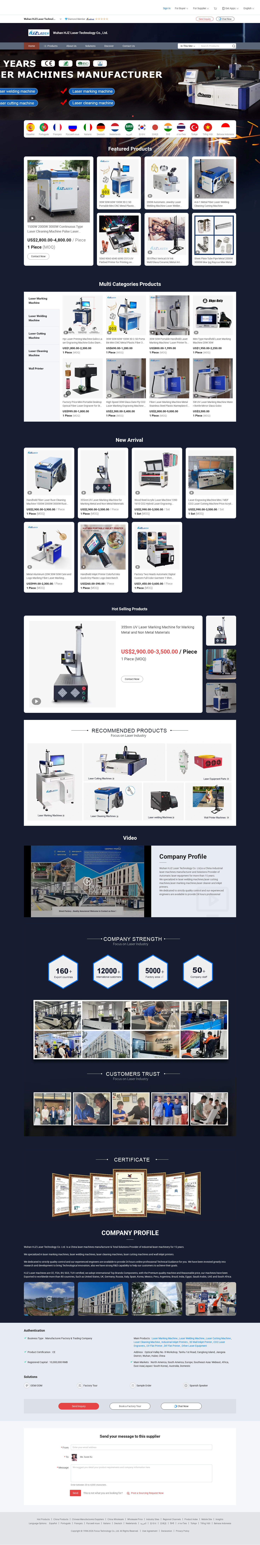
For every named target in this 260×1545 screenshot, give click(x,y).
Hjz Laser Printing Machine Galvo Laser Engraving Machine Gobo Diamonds (82, 342)
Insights (219, 1519)
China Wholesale (116, 1519)
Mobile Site (206, 1519)
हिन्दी (172, 1523)
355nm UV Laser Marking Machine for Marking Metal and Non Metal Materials (102, 501)
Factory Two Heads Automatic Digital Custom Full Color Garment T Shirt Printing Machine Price (154, 576)
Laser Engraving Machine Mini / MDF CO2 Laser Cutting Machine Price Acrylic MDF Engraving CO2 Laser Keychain (210, 501)
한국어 (153, 1523)
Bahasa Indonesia (222, 1523)
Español (53, 1523)
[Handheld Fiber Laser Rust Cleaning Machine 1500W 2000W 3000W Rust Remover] (49, 472)
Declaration (166, 1530)
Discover (109, 46)
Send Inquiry (205, 19)
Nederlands (131, 1523)
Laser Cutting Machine (218, 1338)
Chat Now (227, 19)
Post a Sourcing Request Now (145, 1493)
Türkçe (193, 1523)
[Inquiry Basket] (216, 8)
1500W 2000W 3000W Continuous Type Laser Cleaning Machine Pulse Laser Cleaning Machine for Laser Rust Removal (56, 229)
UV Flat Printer (154, 1345)
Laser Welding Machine (191, 1338)
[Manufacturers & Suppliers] (26, 7)
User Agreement (149, 1530)
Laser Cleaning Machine (147, 1342)
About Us (71, 46)
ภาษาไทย (182, 1523)
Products (52, 46)
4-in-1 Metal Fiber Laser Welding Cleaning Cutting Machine (211, 203)
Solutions (90, 46)
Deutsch (118, 1523)
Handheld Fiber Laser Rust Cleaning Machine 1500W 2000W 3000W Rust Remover (47, 501)
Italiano (107, 1523)
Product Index (191, 1519)
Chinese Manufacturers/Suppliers (88, 1519)
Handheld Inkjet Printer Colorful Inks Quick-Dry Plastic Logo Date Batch (100, 576)
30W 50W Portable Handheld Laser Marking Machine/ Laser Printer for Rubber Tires (168, 342)
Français (78, 1523)
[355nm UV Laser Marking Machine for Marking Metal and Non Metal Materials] (103, 472)
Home (31, 46)
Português (66, 1523)
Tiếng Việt (205, 1523)
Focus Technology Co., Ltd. (107, 1530)
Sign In (167, 8)
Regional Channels (172, 1519)
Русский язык (93, 1523)
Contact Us (129, 46)
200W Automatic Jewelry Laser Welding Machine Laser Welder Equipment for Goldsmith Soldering (166, 204)
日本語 (163, 1523)
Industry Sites (152, 1519)
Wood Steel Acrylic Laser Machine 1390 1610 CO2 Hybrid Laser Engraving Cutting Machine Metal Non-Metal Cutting (155, 501)
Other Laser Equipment (194, 1345)
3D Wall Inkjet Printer (200, 1342)
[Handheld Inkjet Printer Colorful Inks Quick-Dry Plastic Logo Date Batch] (103, 547)
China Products (60, 1519)
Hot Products (43, 1519)
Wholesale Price (135, 1519)
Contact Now (38, 256)
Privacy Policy (182, 1530)
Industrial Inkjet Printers (174, 1342)
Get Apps (230, 8)
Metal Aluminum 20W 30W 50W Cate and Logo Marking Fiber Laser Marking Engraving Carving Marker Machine (49, 576)
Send (75, 1493)
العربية (143, 1523)
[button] (127, 116)
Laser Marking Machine (164, 1338)
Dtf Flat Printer (172, 1345)
